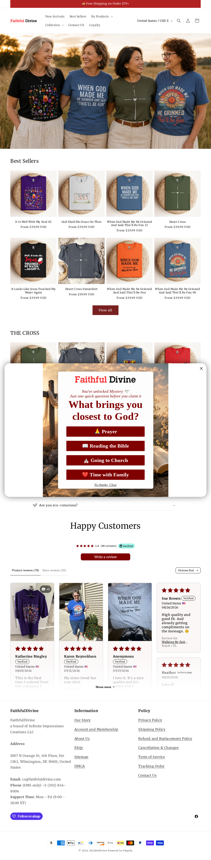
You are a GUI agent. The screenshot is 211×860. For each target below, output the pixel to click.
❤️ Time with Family (105, 474)
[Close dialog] (201, 368)
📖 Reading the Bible (105, 446)
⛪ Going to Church (105, 460)
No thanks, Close (105, 485)
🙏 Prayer (105, 431)
